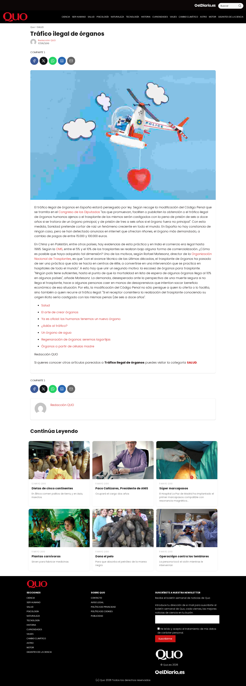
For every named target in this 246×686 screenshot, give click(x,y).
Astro (203, 17)
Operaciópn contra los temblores (184, 556)
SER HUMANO (79, 17)
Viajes (173, 17)
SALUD (91, 17)
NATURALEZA (117, 17)
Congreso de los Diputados (79, 212)
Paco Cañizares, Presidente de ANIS (121, 488)
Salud (45, 305)
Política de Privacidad (103, 607)
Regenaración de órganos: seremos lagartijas (75, 339)
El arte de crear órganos (59, 312)
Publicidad (97, 616)
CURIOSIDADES (160, 17)
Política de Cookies (102, 611)
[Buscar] (239, 5)
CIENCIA (66, 17)
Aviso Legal (97, 602)
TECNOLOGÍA (132, 17)
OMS (59, 249)
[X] (43, 61)
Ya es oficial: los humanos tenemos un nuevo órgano (80, 319)
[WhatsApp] (53, 61)
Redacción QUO (47, 40)
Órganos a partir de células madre (67, 346)
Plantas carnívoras (46, 556)
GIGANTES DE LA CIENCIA (230, 17)
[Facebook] (34, 61)
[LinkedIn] (62, 61)
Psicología (103, 17)
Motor (212, 17)
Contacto (96, 598)
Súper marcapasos (173, 488)
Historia (145, 17)
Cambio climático (188, 17)
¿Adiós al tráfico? (54, 326)
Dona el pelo (104, 556)
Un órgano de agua (56, 332)
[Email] (71, 61)
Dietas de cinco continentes (52, 488)
